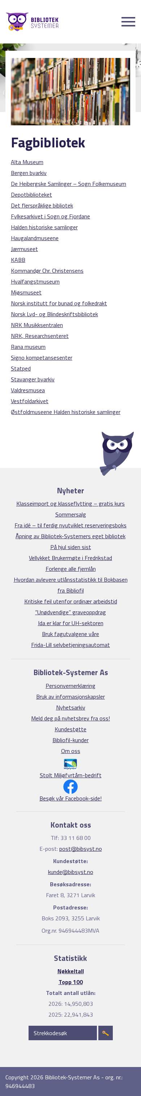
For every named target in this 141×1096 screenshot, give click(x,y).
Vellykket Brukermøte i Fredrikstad (70, 557)
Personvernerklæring (70, 685)
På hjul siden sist (70, 547)
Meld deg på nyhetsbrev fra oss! (70, 718)
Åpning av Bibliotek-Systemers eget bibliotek (70, 536)
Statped (21, 368)
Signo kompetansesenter (41, 357)
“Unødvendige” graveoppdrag (70, 612)
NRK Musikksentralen (37, 325)
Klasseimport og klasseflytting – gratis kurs (70, 503)
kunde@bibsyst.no (70, 871)
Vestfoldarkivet (29, 401)
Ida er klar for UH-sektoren (70, 623)
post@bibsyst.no (80, 848)
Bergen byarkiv (29, 172)
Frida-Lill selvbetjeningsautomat (70, 644)
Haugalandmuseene (35, 238)
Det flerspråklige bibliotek (42, 205)
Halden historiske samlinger (44, 227)
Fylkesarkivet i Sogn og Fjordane (50, 216)
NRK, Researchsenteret (40, 335)
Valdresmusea (28, 390)
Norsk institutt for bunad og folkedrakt (59, 303)
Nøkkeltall (70, 971)
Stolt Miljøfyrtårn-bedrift (71, 775)
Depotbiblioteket (31, 194)
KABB (18, 259)
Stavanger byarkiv (33, 379)
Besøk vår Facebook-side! (70, 798)
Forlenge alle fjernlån (71, 568)
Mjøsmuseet (26, 292)
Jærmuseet (24, 248)
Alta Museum (27, 162)
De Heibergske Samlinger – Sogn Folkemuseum (68, 183)
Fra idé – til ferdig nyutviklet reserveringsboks (70, 525)
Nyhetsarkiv (70, 707)
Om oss (70, 750)
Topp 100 (71, 982)
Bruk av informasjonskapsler (70, 696)
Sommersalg (70, 514)
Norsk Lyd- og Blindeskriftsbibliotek (54, 314)
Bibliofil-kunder (70, 740)
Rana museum (28, 346)
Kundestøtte (70, 729)
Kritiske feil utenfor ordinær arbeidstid (70, 601)
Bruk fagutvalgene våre (70, 633)
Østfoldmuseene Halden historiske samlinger (65, 411)
